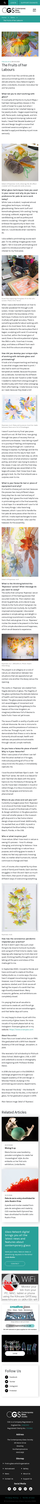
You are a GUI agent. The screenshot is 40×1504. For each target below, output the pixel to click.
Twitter (12, 1382)
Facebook (13, 1377)
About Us (26, 1474)
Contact (15, 1264)
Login (13, 3)
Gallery (25, 1469)
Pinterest (13, 1391)
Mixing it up (10, 1148)
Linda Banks (10, 1257)
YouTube (30, 1488)
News (7, 1474)
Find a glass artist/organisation (17, 1463)
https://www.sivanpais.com (21, 1029)
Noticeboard (10, 1469)
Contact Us (9, 1479)
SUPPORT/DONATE (29, 3)
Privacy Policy (12, 1498)
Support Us (27, 1479)
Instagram (13, 1386)
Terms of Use (29, 1498)
